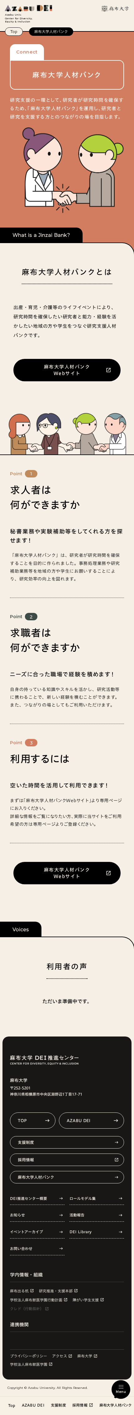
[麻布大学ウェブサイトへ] (115, 8)
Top (13, 31)
